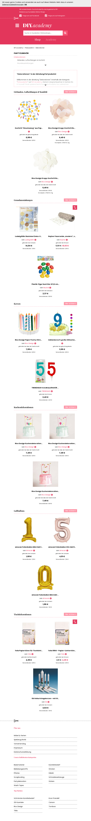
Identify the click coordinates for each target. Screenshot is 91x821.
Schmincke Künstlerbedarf (24, 798)
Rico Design (62, 131)
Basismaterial (19, 765)
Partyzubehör (29, 48)
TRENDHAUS (46, 391)
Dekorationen (40, 48)
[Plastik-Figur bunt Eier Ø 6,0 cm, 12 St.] (50, 288)
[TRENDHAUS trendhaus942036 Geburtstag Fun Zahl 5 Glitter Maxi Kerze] (52, 391)
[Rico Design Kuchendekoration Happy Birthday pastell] (68, 447)
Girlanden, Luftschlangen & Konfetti (30, 92)
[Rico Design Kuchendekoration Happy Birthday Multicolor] (35, 447)
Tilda (16, 810)
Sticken (51, 781)
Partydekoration (20, 781)
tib (46, 702)
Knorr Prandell (54, 798)
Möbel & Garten (20, 735)
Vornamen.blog (20, 744)
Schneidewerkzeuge (56, 777)
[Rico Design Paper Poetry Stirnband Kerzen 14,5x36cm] (35, 343)
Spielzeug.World (20, 740)
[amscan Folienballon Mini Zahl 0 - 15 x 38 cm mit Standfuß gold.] (51, 598)
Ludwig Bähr (29, 240)
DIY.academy (18, 48)
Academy (51, 39)
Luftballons (19, 511)
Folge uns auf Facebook (31, 16)
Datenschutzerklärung (22, 752)
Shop (38, 39)
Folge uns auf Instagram (56, 16)
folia (29, 654)
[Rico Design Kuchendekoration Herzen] (52, 495)
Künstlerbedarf (54, 765)
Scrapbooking (19, 777)
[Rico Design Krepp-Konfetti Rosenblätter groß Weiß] (52, 182)
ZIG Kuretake (19, 802)
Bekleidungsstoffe (21, 769)
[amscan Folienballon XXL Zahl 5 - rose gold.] (67, 550)
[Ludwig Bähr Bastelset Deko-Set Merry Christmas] (35, 240)
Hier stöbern (70, 91)
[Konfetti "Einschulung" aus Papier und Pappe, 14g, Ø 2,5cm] (29, 131)
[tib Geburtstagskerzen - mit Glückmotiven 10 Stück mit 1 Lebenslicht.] (48, 702)
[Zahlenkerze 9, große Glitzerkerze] (62, 343)
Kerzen (17, 303)
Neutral (46, 288)
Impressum (18, 748)
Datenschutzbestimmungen (13, 4)
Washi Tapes (19, 785)
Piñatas (17, 773)
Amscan (29, 550)
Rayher (62, 240)
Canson (52, 802)
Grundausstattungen (23, 200)
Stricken (52, 769)
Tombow (52, 806)
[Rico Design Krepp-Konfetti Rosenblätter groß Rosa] (68, 131)
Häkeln (51, 773)
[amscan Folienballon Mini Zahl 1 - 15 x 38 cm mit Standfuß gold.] (34, 550)
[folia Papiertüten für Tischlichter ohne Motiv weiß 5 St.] (32, 654)
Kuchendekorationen (23, 407)
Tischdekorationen (22, 614)
